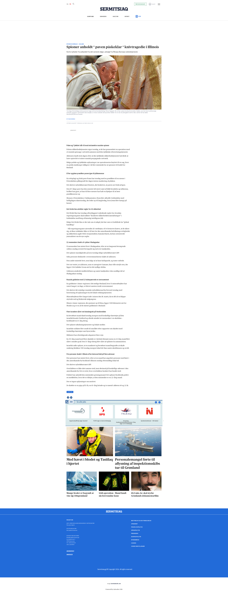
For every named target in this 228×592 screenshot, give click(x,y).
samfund (70, 392)
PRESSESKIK (134, 533)
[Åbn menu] (158, 4)
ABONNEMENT (70, 551)
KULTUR (115, 16)
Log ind (153, 4)
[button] (156, 402)
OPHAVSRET (134, 523)
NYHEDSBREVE (135, 540)
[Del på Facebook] (68, 397)
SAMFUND (90, 16)
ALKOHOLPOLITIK (136, 536)
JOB (139, 16)
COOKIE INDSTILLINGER (138, 546)
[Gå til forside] (114, 9)
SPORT (127, 16)
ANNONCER (70, 554)
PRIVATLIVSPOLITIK (137, 527)
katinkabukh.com (116, 583)
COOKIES (133, 543)
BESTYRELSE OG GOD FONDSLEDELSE (141, 520)
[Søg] (73, 4)
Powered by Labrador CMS (114, 589)
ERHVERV (103, 16)
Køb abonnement (140, 4)
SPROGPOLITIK (135, 530)
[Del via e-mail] (71, 397)
